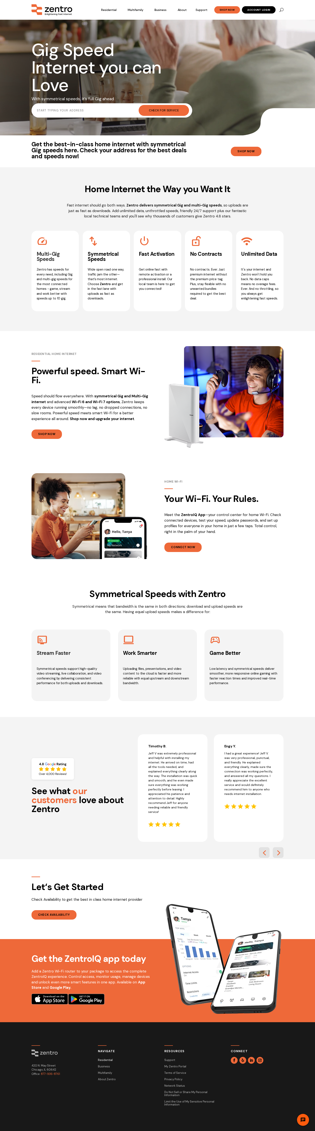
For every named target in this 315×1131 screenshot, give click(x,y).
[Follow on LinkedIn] (251, 1060)
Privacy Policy (173, 1079)
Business (160, 10)
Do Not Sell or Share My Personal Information (185, 1094)
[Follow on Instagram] (259, 1060)
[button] (264, 852)
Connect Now (183, 547)
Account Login (258, 10)
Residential (109, 10)
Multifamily (135, 10)
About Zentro (107, 1079)
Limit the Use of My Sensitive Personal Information (189, 1103)
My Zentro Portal (175, 1066)
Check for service (164, 110)
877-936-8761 (50, 1074)
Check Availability (54, 915)
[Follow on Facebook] (234, 1060)
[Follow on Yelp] (242, 1060)
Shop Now (227, 10)
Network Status (174, 1086)
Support (201, 10)
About (182, 10)
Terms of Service (175, 1073)
